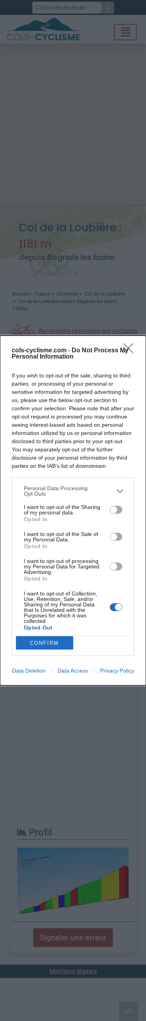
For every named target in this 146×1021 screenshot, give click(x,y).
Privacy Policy (117, 670)
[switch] (116, 510)
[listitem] (73, 490)
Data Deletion (29, 670)
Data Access (73, 670)
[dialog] (73, 510)
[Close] (130, 350)
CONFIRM (44, 643)
